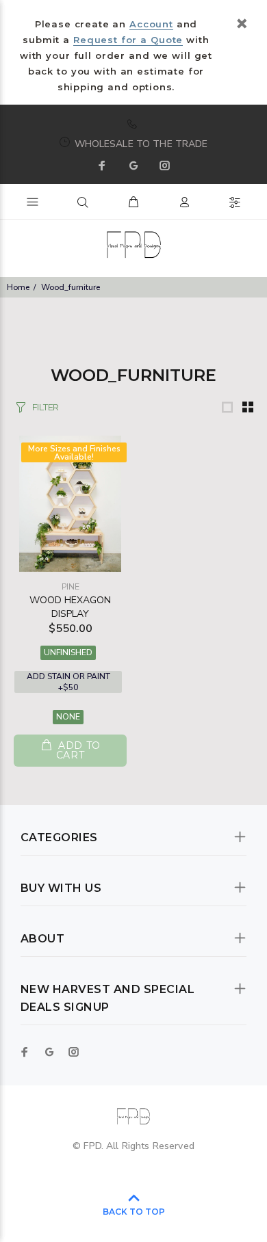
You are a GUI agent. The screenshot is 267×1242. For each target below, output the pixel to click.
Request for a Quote (128, 39)
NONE (68, 716)
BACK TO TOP (134, 1211)
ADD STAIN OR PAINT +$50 (68, 682)
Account (151, 23)
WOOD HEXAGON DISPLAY (70, 607)
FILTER (45, 406)
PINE (70, 586)
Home (18, 287)
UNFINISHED (68, 652)
